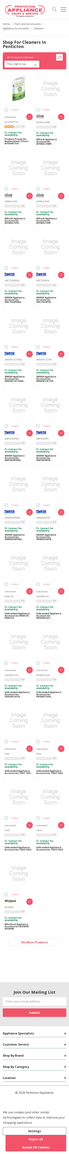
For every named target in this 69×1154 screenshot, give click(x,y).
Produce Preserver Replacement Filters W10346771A (17, 141)
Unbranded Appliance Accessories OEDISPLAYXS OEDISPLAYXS (17, 694)
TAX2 (39, 753)
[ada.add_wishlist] (29, 117)
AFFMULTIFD (11, 201)
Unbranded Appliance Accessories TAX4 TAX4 (49, 848)
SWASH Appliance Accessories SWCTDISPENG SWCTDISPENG (15, 300)
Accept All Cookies (35, 1147)
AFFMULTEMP (43, 122)
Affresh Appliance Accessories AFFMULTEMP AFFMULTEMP (46, 141)
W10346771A (11, 122)
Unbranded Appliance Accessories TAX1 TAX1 (18, 772)
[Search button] (54, 9)
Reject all (36, 1139)
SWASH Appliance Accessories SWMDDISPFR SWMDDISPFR (46, 537)
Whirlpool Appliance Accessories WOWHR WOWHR (17, 926)
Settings (34, 1131)
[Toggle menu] (63, 9)
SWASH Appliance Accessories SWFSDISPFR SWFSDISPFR (46, 458)
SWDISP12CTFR (44, 359)
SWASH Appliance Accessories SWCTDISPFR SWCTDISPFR (46, 300)
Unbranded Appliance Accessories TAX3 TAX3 (18, 848)
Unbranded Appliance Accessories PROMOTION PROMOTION (48, 694)
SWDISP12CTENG (13, 359)
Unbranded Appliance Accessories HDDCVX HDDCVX (17, 615)
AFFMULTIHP (42, 201)
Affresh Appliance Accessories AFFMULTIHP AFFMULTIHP (46, 220)
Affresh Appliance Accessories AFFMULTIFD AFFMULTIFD (15, 220)
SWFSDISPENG (12, 438)
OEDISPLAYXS (11, 675)
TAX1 (7, 753)
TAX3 (7, 830)
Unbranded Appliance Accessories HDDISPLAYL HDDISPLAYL (48, 615)
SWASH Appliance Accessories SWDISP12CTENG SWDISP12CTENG (15, 379)
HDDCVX (9, 596)
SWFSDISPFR (42, 438)
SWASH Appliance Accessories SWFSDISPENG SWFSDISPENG (15, 458)
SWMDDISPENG (12, 517)
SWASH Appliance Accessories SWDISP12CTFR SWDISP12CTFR (46, 379)
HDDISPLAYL (42, 596)
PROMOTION (43, 675)
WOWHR (9, 907)
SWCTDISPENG (12, 280)
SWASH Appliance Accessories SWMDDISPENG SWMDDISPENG (15, 537)
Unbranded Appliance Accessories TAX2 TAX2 (49, 772)
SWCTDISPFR (42, 280)
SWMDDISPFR (43, 517)
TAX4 (39, 830)
